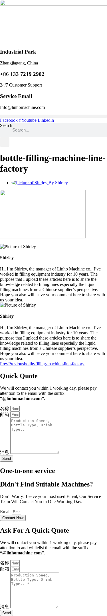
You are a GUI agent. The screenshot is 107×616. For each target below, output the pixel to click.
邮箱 (5, 414)
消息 (5, 452)
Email (6, 511)
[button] (53, 116)
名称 (5, 408)
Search (6, 125)
